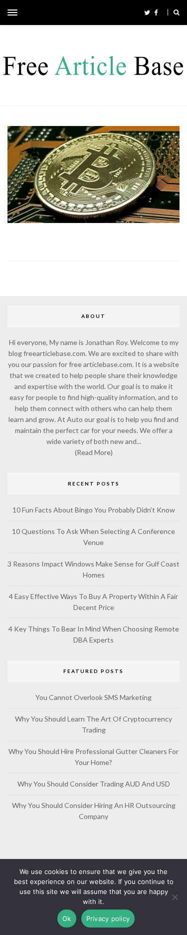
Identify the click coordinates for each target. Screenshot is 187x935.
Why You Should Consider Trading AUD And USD (93, 784)
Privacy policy (108, 918)
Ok (66, 918)
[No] (175, 897)
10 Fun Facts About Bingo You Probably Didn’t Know (93, 510)
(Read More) (94, 452)
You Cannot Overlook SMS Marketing (93, 697)
